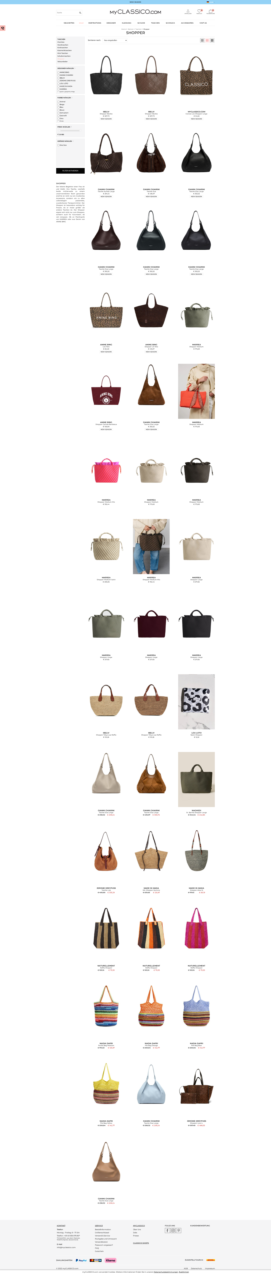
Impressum (210, 1268)
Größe (64, 141)
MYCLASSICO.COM (67, 92)
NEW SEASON (135, 2)
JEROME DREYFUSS (67, 81)
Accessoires (187, 23)
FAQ (97, 1248)
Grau (61, 118)
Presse (136, 1236)
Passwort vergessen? (104, 1245)
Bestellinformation (103, 1229)
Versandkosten (101, 1242)
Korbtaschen (62, 48)
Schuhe (141, 23)
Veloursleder (62, 62)
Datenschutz (196, 1268)
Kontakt (61, 1226)
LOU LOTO (63, 83)
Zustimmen (184, 1272)
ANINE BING (64, 72)
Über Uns (137, 1229)
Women (130, 29)
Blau (61, 107)
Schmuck (170, 23)
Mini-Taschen (62, 53)
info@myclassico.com (66, 1247)
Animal (62, 102)
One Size (63, 145)
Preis (63, 127)
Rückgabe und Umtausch (106, 1239)
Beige (61, 104)
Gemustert (63, 113)
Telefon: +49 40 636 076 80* (68, 1236)
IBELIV (62, 78)
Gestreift (63, 116)
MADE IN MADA (65, 86)
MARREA (63, 89)
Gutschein (99, 1251)
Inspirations (94, 23)
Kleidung (126, 23)
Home (123, 29)
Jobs (135, 1233)
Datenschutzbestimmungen (166, 1272)
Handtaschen (62, 45)
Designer (111, 23)
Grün (61, 121)
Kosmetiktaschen (64, 50)
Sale (81, 23)
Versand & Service (102, 1236)
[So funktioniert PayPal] (82, 1260)
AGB (186, 1268)
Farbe (64, 98)
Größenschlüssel (102, 1233)
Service (99, 1226)
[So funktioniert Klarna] (112, 1260)
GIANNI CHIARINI (66, 75)
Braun (61, 110)
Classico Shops (141, 1243)
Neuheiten (69, 23)
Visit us (203, 23)
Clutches (60, 42)
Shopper (60, 59)
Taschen (155, 23)
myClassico (139, 1226)
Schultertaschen (63, 56)
